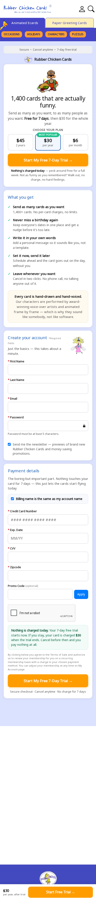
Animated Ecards (24, 23)
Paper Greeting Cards (69, 23)
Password (16, 417)
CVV (11, 548)
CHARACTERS (56, 34)
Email (12, 398)
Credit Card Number (22, 511)
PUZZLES (77, 34)
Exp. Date (15, 530)
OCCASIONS (12, 34)
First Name (16, 361)
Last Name (16, 380)
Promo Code (23, 586)
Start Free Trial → (60, 892)
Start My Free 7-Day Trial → (48, 160)
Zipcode (14, 567)
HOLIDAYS (33, 34)
